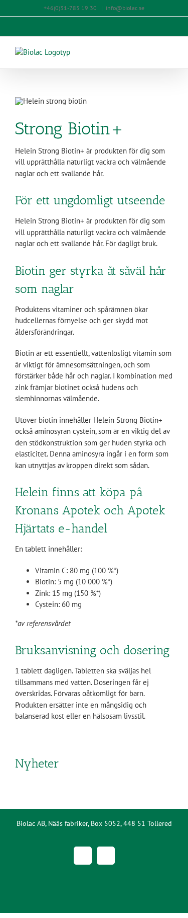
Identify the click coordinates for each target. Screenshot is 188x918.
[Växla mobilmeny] (169, 52)
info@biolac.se (125, 8)
